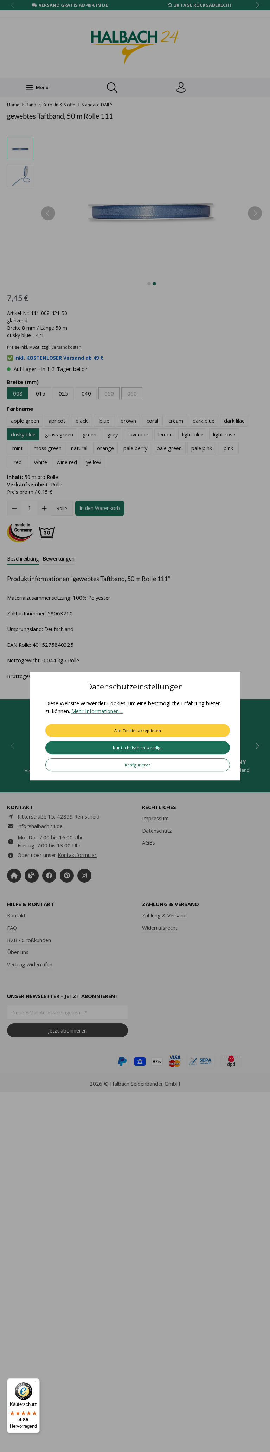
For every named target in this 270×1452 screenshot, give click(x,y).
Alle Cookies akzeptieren (137, 730)
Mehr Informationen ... (97, 711)
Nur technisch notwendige (138, 747)
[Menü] (35, 1382)
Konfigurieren (138, 765)
